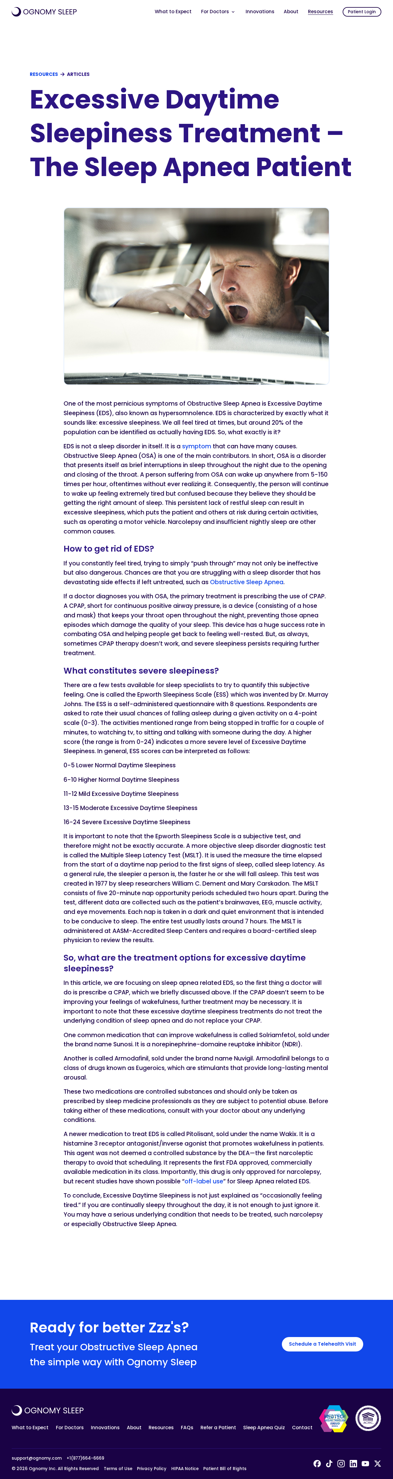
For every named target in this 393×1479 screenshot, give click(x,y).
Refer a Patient (218, 1427)
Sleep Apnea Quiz (264, 1427)
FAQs (187, 1427)
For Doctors (70, 1427)
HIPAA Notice (185, 1469)
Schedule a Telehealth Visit (322, 1344)
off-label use (204, 1181)
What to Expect (173, 11)
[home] (44, 12)
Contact (302, 1427)
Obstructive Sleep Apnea (246, 582)
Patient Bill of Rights (225, 1469)
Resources (320, 11)
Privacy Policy (151, 1469)
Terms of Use (118, 1469)
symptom (196, 446)
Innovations (260, 11)
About (291, 11)
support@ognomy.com (37, 1458)
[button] (218, 12)
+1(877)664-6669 (85, 1458)
